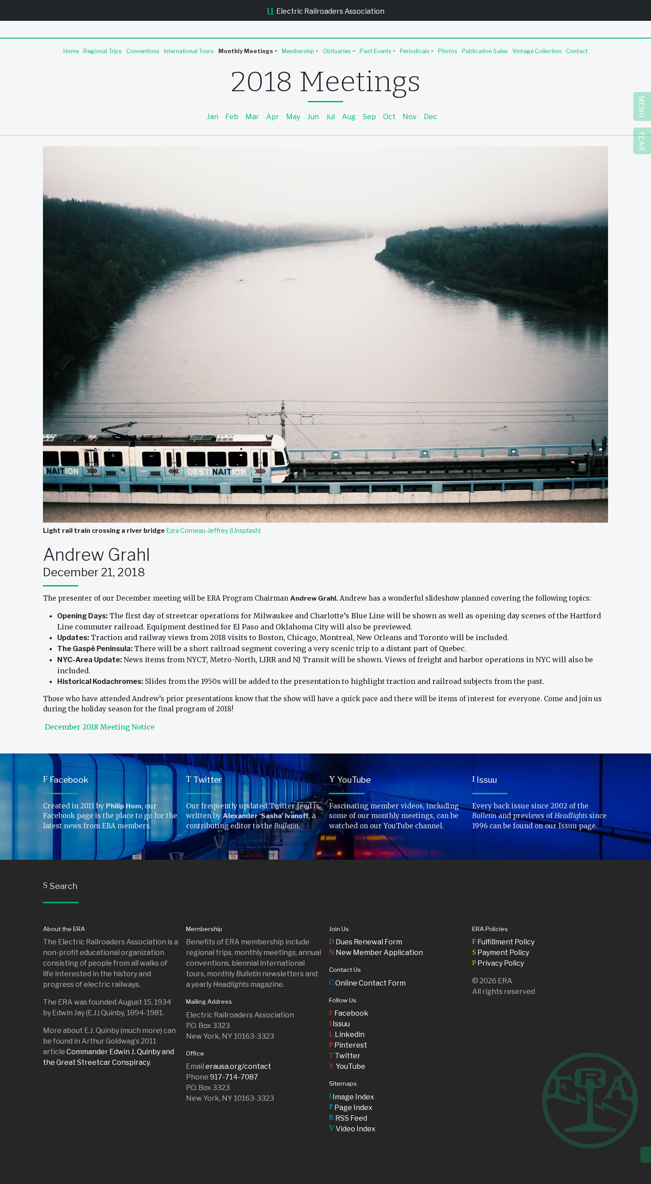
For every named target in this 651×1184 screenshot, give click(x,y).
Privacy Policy (498, 963)
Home (71, 51)
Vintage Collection (537, 51)
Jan (212, 117)
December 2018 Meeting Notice (100, 726)
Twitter (204, 779)
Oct (389, 117)
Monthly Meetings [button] (245, 51)
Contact (577, 51)
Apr (272, 117)
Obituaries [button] (337, 51)
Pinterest (348, 1045)
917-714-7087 (234, 1077)
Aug (349, 117)
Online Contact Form (367, 983)
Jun (313, 117)
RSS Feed (348, 1118)
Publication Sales (485, 51)
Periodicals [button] (415, 51)
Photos (447, 51)
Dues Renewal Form (365, 942)
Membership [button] (298, 51)
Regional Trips (102, 51)
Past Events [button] (375, 51)
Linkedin (346, 1034)
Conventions (142, 51)
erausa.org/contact (238, 1066)
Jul (330, 117)
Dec (430, 117)
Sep (369, 117)
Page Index (350, 1107)
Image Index (351, 1097)
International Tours (189, 51)
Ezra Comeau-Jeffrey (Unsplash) (213, 531)
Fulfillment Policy (503, 942)
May (293, 117)
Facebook (65, 779)
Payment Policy (500, 952)
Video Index (352, 1129)
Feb (231, 117)
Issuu (484, 779)
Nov (410, 117)
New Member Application (376, 952)
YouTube (350, 779)
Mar (252, 117)
